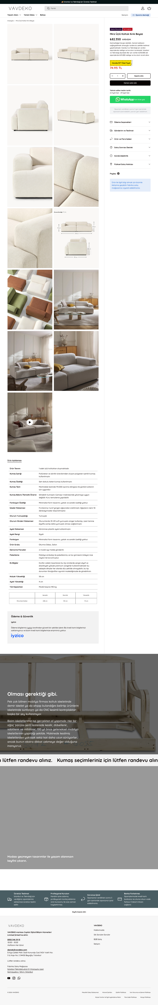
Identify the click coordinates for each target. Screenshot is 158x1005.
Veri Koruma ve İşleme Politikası (140, 992)
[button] (149, 8)
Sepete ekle (138, 76)
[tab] (14, 460)
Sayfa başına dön (79, 912)
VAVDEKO (15, 992)
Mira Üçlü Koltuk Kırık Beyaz (25, 21)
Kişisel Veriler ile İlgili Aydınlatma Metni (108, 997)
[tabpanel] (53, 535)
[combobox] (87, 8)
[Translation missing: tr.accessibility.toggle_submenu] (20, 14)
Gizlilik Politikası (121, 992)
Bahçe (42, 15)
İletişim (125, 15)
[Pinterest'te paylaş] (118, 173)
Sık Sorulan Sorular (102, 934)
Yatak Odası (29, 15)
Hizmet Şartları (107, 992)
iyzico (29, 628)
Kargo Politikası (145, 997)
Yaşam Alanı (12, 15)
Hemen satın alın (130, 83)
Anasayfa (10, 21)
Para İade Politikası (130, 997)
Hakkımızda (99, 930)
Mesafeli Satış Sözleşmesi (90, 992)
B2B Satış (98, 939)
